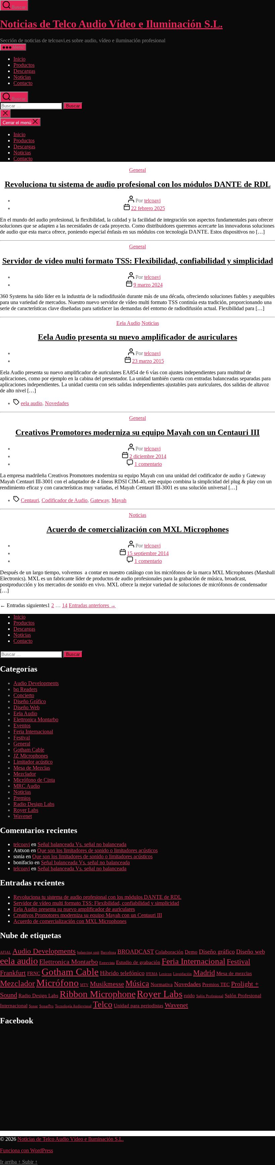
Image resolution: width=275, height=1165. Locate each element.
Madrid (204, 972)
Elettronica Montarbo (35, 719)
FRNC (33, 973)
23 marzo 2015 (148, 361)
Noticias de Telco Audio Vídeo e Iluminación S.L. (111, 24)
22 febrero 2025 (148, 208)
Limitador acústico (33, 762)
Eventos (22, 725)
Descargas (24, 71)
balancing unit (88, 952)
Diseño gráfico (217, 951)
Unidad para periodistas (138, 1005)
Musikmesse (107, 983)
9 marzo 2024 (148, 285)
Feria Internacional (33, 731)
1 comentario (148, 464)
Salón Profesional (209, 996)
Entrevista (107, 963)
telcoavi (152, 200)
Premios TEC (216, 984)
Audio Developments (36, 683)
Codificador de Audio (65, 500)
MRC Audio (26, 786)
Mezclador (24, 774)
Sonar (33, 1006)
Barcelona (108, 952)
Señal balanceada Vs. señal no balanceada (82, 844)
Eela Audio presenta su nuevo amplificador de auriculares (137, 337)
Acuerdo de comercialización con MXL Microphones (138, 529)
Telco (102, 1004)
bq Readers (25, 689)
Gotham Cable (28, 750)
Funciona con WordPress (26, 1150)
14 (64, 605)
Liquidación (182, 974)
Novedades (57, 403)
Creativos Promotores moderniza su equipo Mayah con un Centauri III (137, 432)
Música (137, 983)
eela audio (31, 403)
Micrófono (57, 982)
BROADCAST (135, 951)
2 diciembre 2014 (147, 456)
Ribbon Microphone (97, 994)
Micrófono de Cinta (34, 780)
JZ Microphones (30, 756)
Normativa (162, 984)
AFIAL (5, 952)
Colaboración (169, 952)
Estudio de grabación (138, 962)
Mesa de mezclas (234, 973)
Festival (21, 737)
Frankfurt (13, 972)
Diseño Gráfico (29, 701)
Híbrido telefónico (122, 973)
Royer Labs (25, 810)
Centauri (30, 500)
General (137, 170)
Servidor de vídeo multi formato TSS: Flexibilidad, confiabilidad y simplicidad (137, 260)
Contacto (23, 83)
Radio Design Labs (33, 804)
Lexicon (165, 974)
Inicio (19, 59)
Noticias (22, 77)
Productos (24, 65)
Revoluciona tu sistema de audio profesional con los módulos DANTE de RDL (138, 184)
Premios (22, 798)
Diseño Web (26, 707)
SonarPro (46, 1006)
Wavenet (22, 816)
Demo (191, 952)
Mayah (119, 500)
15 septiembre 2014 (148, 553)
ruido (189, 995)
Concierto (23, 695)
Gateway (99, 500)
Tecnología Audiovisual (73, 1006)
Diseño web (250, 951)
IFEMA (152, 974)
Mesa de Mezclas (31, 768)
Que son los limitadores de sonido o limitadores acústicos (97, 850)
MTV (84, 985)
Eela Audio (128, 323)
